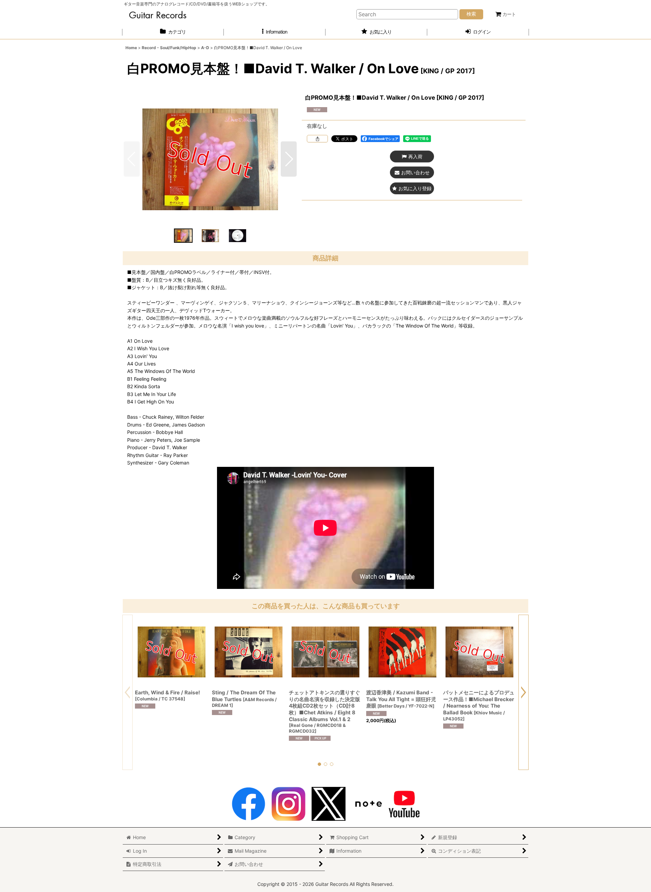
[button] (275, 32)
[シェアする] (317, 138)
